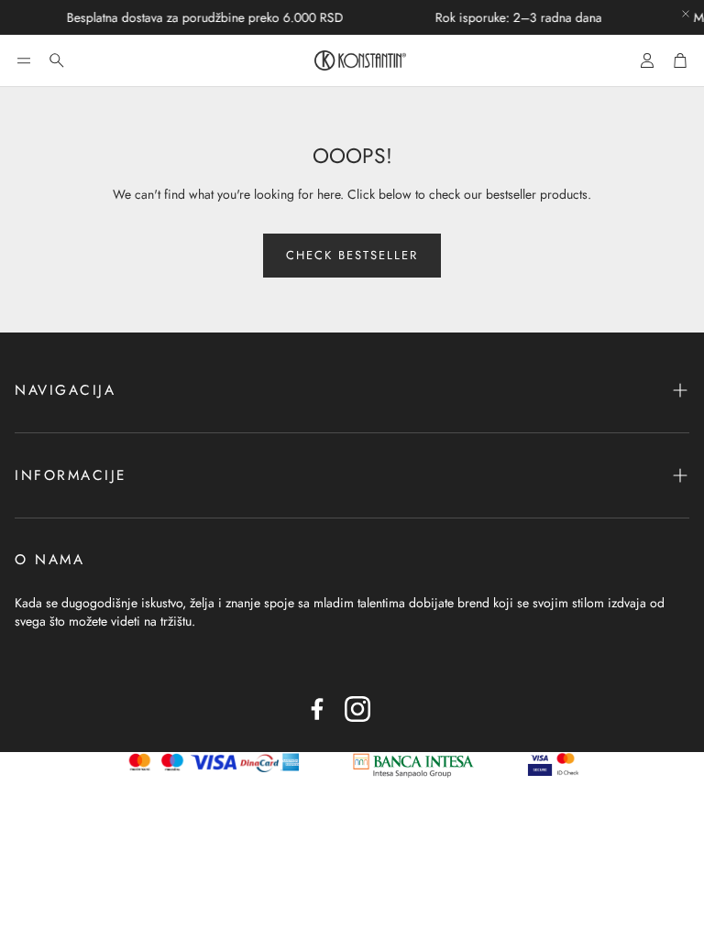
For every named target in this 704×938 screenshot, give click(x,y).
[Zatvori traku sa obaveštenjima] (685, 13)
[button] (24, 60)
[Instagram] (357, 709)
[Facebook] (317, 709)
